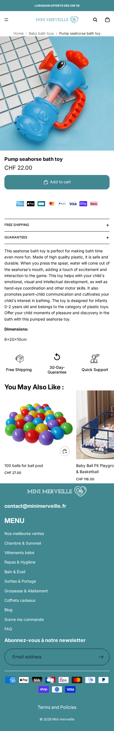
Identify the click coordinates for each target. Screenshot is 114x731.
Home (19, 33)
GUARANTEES (15, 237)
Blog (8, 610)
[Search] (95, 20)
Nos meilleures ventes (24, 533)
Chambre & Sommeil (22, 543)
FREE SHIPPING (16, 225)
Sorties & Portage (20, 581)
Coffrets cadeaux (20, 600)
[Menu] (6, 19)
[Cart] (107, 20)
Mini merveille (63, 719)
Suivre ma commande (24, 619)
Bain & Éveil (14, 571)
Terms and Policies (57, 707)
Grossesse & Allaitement (26, 590)
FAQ (8, 628)
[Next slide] (103, 437)
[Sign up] (101, 657)
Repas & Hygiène (19, 562)
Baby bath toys (41, 33)
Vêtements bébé (19, 552)
